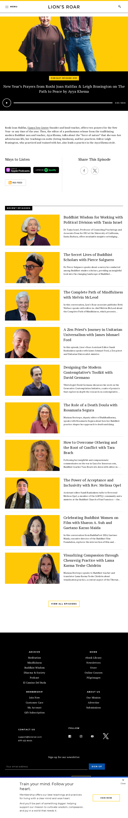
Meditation (34, 657)
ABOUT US (93, 692)
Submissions (93, 707)
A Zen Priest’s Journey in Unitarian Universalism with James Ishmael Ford (93, 334)
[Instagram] (83, 736)
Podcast (34, 677)
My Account (34, 707)
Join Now (34, 697)
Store (93, 667)
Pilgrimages (94, 677)
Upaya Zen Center (38, 127)
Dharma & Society (34, 672)
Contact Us (26, 729)
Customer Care (34, 702)
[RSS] (15, 183)
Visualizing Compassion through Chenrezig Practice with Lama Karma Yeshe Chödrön (91, 560)
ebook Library (93, 657)
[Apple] (18, 171)
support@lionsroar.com (30, 737)
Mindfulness (34, 662)
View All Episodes (64, 604)
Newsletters (93, 662)
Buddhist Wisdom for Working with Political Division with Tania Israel (93, 220)
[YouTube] (94, 736)
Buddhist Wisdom (34, 667)
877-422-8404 (25, 740)
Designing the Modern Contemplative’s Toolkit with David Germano (88, 372)
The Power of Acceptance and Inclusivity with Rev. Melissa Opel (92, 482)
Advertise (93, 702)
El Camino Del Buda (34, 682)
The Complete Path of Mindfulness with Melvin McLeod (93, 295)
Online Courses (93, 672)
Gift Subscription (34, 712)
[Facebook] (72, 736)
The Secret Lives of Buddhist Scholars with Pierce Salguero (89, 257)
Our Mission (93, 697)
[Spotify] (46, 171)
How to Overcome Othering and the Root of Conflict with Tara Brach (90, 447)
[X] (106, 736)
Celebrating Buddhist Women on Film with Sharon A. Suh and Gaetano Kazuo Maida (91, 522)
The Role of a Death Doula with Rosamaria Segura (91, 407)
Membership (34, 692)
